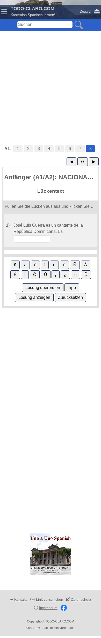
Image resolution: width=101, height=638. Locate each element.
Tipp (72, 287)
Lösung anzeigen (34, 297)
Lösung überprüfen (42, 287)
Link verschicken (49, 599)
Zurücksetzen (70, 297)
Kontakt (20, 599)
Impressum (48, 608)
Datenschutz (81, 599)
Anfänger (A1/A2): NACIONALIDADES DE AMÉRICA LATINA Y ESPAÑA (51, 177)
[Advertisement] (50, 82)
